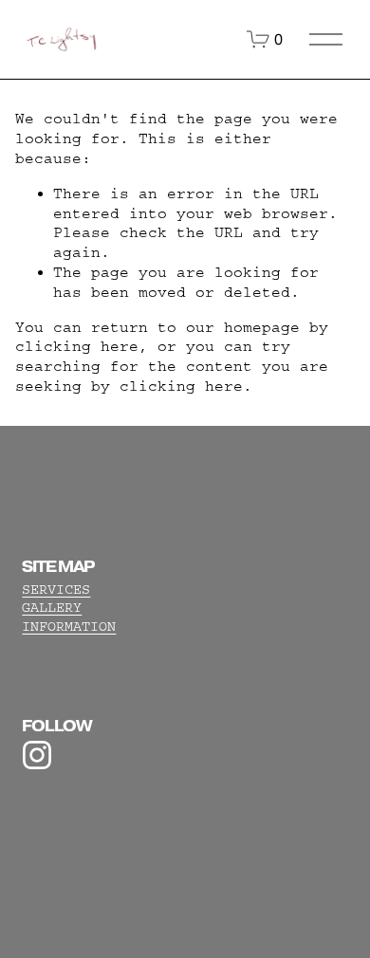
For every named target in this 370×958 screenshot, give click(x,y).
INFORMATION (69, 626)
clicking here (77, 346)
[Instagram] (37, 755)
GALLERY (52, 607)
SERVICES (56, 589)
